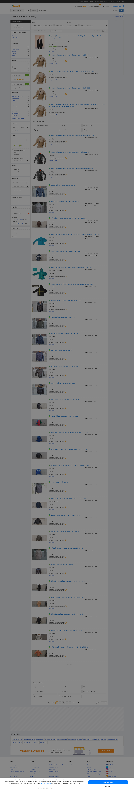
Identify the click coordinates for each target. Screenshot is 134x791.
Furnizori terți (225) (46, 783)
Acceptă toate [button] (108, 782)
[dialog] (67, 784)
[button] (45, 787)
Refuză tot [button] (108, 786)
